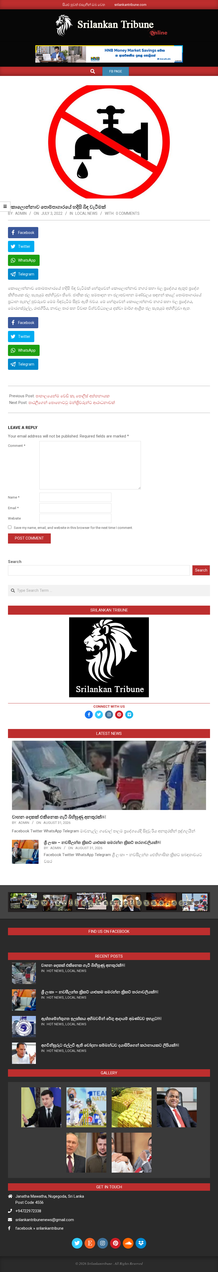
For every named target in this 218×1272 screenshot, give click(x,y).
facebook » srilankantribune (39, 1228)
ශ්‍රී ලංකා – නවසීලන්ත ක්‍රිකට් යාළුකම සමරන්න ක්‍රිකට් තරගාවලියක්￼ (102, 842)
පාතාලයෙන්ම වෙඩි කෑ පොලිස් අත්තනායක (73, 396)
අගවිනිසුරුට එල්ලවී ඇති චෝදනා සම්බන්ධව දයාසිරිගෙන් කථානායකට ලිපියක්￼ (110, 1045)
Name (13, 497)
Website (14, 518)
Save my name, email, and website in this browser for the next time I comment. (73, 528)
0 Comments (128, 213)
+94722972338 (28, 1211)
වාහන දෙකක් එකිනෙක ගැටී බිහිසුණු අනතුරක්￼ (59, 817)
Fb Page (115, 71)
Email (13, 508)
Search (15, 561)
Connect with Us (109, 706)
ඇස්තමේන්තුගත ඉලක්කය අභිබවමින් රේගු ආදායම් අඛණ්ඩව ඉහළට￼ (101, 1018)
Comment (16, 446)
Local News (86, 213)
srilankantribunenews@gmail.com (44, 1219)
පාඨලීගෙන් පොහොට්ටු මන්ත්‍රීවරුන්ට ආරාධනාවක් (71, 402)
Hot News (55, 971)
